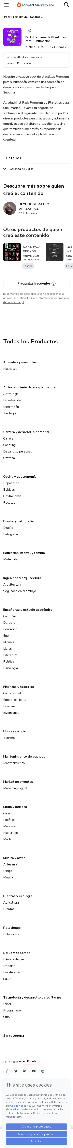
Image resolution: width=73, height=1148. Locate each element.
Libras (7, 648)
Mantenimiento (14, 763)
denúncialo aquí (13, 302)
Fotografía (10, 534)
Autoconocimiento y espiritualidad (30, 387)
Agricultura (11, 902)
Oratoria (9, 458)
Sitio (6, 1017)
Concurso (9, 616)
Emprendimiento (15, 700)
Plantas (8, 909)
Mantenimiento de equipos (24, 756)
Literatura (10, 655)
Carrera (8, 438)
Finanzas (9, 706)
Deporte (9, 966)
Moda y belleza (15, 807)
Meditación (11, 407)
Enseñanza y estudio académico (28, 609)
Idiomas (8, 642)
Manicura (9, 826)
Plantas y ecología (17, 896)
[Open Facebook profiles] (7, 1071)
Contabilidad (12, 693)
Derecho (9, 622)
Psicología (10, 668)
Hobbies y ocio (14, 731)
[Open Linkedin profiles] (25, 1071)
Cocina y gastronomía (19, 476)
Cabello (8, 813)
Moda (7, 839)
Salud (7, 979)
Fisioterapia (11, 972)
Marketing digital (15, 788)
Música (8, 877)
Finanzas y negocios (18, 687)
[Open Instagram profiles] (43, 1071)
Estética (9, 820)
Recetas (9, 502)
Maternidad (11, 559)
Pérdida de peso (15, 959)
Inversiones (11, 713)
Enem (7, 635)
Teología (9, 413)
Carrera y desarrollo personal (26, 432)
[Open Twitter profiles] (16, 1071)
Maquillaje (10, 833)
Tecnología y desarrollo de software (32, 997)
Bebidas (9, 489)
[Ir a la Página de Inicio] (35, 5)
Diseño (8, 528)
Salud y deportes (16, 953)
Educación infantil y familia (24, 553)
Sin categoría (13, 1035)
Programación (13, 1010)
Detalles (13, 158)
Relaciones (12, 927)
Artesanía (10, 864)
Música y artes (14, 858)
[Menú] (6, 5)
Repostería (11, 483)
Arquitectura (12, 584)
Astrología (10, 394)
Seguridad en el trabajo (19, 591)
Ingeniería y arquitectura (22, 578)
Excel (7, 1004)
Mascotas (10, 369)
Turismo (9, 738)
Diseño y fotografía (18, 521)
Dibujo (7, 871)
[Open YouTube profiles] (34, 1071)
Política (8, 661)
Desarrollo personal (17, 451)
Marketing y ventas (18, 781)
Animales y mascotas (20, 362)
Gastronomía (12, 496)
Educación (10, 629)
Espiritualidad (13, 400)
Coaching (9, 445)
